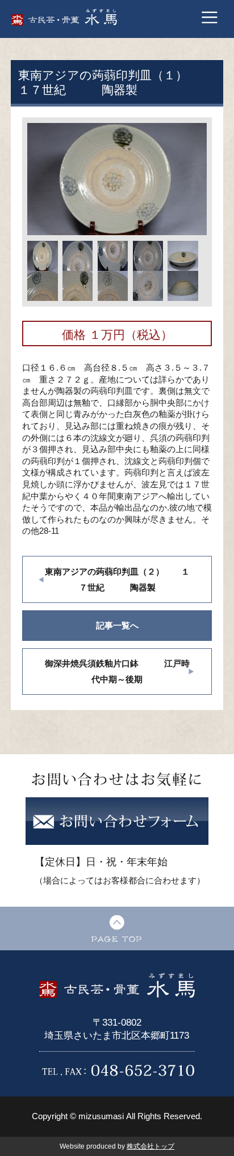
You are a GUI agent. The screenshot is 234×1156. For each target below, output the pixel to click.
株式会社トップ (150, 1146)
